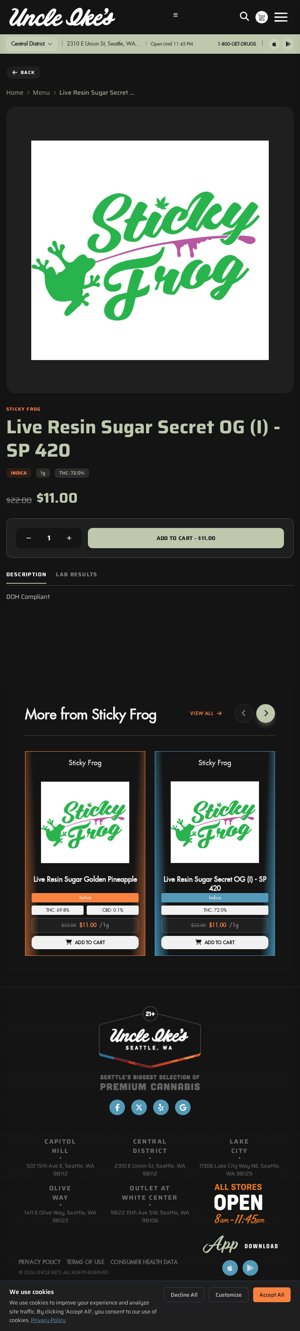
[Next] (265, 713)
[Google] (183, 1107)
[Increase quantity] (69, 538)
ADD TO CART (90, 942)
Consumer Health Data (144, 1262)
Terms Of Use (85, 1262)
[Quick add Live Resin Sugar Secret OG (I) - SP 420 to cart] (256, 869)
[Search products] (244, 17)
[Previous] (243, 713)
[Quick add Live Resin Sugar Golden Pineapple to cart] (126, 869)
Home (14, 92)
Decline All (184, 1294)
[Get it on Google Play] (288, 44)
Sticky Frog (85, 763)
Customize (229, 1294)
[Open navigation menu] (176, 17)
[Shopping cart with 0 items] (261, 17)
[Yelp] (161, 1107)
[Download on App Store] (274, 44)
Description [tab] (26, 574)
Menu (41, 92)
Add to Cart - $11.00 (186, 538)
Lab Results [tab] (76, 574)
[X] (139, 1107)
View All (202, 713)
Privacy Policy (48, 1320)
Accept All (271, 1294)
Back (28, 72)
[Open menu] (281, 17)
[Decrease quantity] (28, 538)
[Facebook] (117, 1107)
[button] (85, 853)
